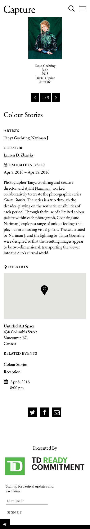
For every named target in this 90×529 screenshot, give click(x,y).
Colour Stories (15, 364)
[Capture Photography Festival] (19, 10)
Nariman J (39, 138)
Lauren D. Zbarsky (19, 155)
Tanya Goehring (17, 138)
